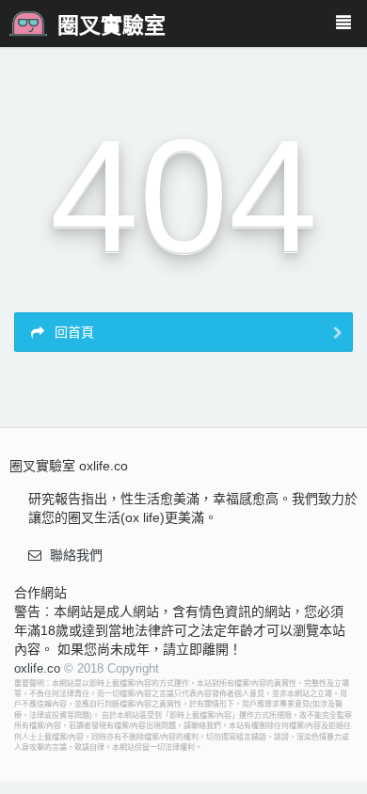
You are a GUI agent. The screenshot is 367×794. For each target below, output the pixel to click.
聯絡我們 (76, 555)
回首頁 (72, 332)
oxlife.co (37, 668)
